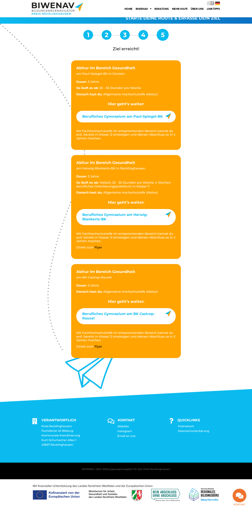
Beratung (161, 8)
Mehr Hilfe (180, 8)
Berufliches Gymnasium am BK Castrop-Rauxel (118, 316)
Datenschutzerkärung (193, 431)
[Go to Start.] (88, 36)
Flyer (98, 247)
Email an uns (126, 436)
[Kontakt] (239, 495)
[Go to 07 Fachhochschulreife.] (106, 36)
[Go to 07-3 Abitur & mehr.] (125, 36)
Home (128, 8)
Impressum (186, 426)
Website (123, 426)
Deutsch (215, 3)
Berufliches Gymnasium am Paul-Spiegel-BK (122, 116)
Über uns (197, 8)
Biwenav (142, 8)
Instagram (124, 431)
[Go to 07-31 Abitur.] (143, 36)
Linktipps (213, 8)
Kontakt (239, 504)
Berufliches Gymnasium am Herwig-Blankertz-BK (115, 217)
